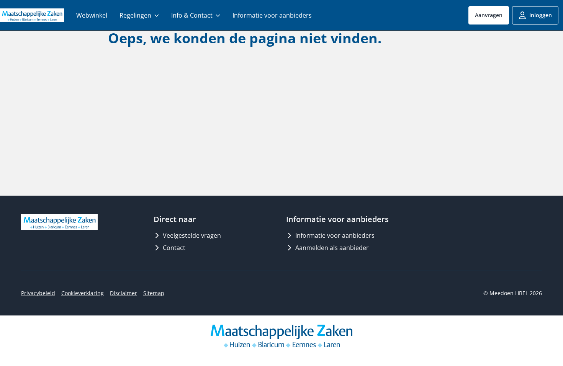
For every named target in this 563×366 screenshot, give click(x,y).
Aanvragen (488, 15)
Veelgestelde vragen (192, 235)
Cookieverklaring (82, 293)
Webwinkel (91, 15)
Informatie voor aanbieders (272, 15)
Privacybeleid (38, 293)
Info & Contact (192, 15)
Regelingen (135, 15)
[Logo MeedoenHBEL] (32, 14)
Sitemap (153, 293)
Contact (174, 247)
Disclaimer (123, 293)
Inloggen (540, 15)
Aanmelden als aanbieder (332, 247)
